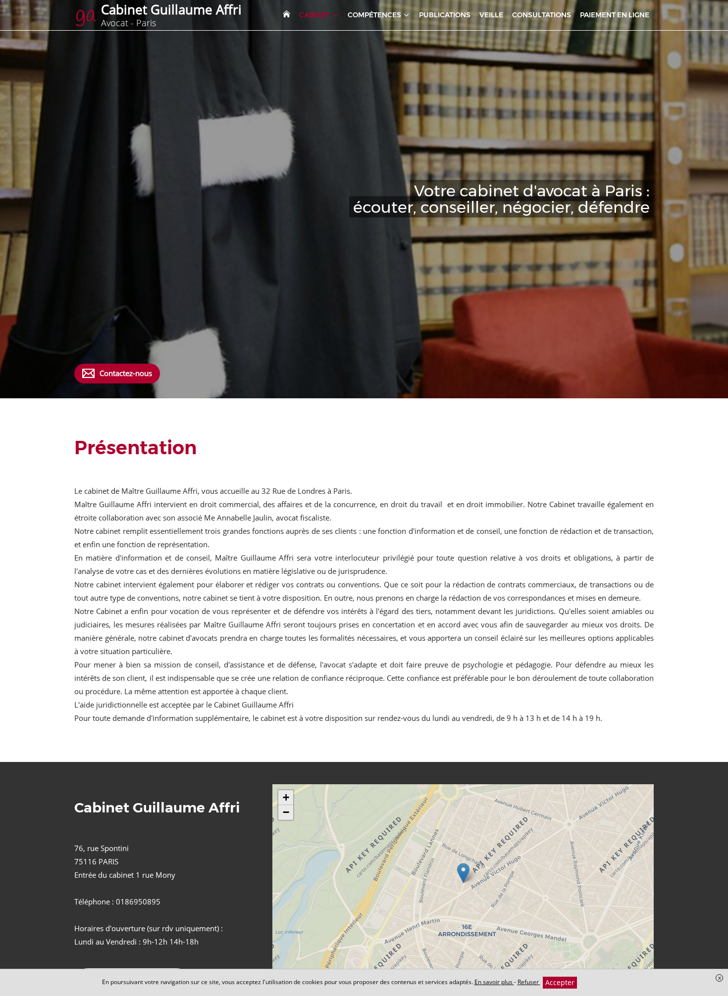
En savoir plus (494, 982)
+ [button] (286, 797)
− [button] (286, 812)
